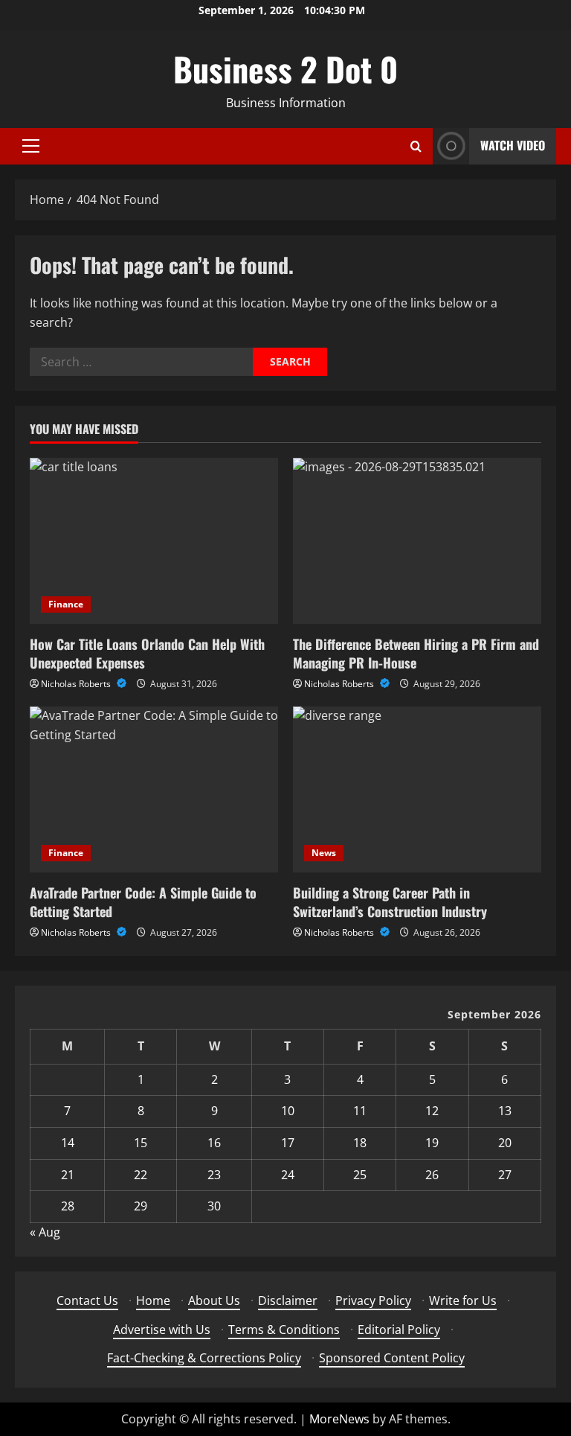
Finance (65, 604)
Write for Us (463, 1300)
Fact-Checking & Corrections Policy (204, 1358)
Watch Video (512, 145)
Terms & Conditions (284, 1329)
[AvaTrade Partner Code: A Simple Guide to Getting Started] (154, 789)
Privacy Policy (373, 1300)
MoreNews (339, 1419)
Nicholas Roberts (77, 683)
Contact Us (87, 1300)
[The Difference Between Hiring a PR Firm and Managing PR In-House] (417, 541)
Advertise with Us (161, 1329)
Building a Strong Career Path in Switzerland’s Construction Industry (390, 902)
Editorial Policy (399, 1329)
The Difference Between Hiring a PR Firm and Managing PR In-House (416, 653)
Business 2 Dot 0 (285, 69)
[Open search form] (416, 146)
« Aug (45, 1232)
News (324, 852)
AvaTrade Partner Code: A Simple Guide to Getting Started (143, 902)
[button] (31, 146)
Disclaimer (287, 1300)
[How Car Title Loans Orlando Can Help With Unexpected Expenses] (154, 541)
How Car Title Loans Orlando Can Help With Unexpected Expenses (147, 653)
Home (153, 1300)
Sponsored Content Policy (392, 1358)
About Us (214, 1300)
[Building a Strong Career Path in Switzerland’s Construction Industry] (417, 789)
